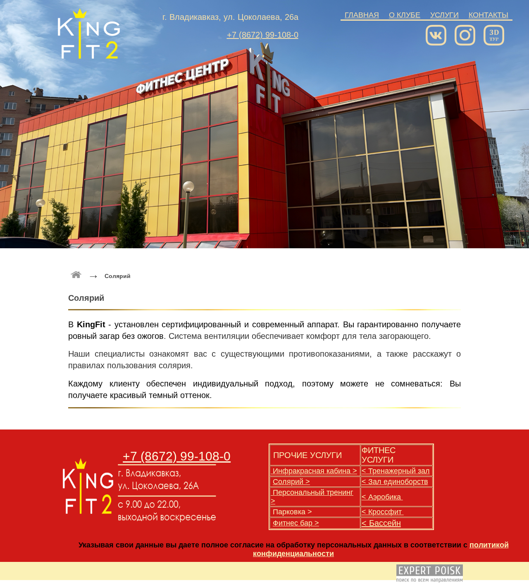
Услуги (444, 15)
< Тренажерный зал (396, 471)
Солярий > (291, 481)
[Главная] (88, 511)
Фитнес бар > (296, 523)
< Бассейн (381, 523)
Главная (362, 15)
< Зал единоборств (395, 481)
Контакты (488, 15)
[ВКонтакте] (438, 33)
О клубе (404, 15)
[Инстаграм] (467, 33)
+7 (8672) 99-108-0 (262, 34)
